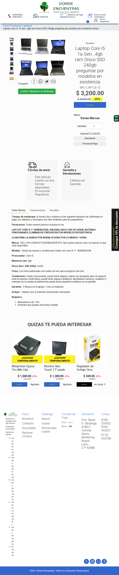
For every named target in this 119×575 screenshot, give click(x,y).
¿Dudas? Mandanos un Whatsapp (37, 91)
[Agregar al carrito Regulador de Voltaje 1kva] (103, 368)
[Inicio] (60, 7)
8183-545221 (106, 428)
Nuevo (46, 418)
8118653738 (43, 17)
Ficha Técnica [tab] (18, 210)
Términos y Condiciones (12, 513)
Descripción (90, 138)
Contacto (28, 423)
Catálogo (47, 414)
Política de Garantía (12, 535)
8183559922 (17, 15)
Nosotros (28, 418)
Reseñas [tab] (54, 210)
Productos (15, 25)
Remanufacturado (49, 429)
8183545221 (17, 17)
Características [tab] (37, 210)
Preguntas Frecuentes (10, 427)
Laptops (27, 25)
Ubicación (88, 414)
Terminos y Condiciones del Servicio (11, 421)
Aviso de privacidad (12, 446)
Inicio (6, 25)
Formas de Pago (90, 143)
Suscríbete (29, 428)
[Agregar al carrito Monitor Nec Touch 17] (71, 368)
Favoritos (90, 43)
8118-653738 (106, 436)
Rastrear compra (27, 434)
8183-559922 (106, 421)
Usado (46, 423)
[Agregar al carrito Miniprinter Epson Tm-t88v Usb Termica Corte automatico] (39, 368)
